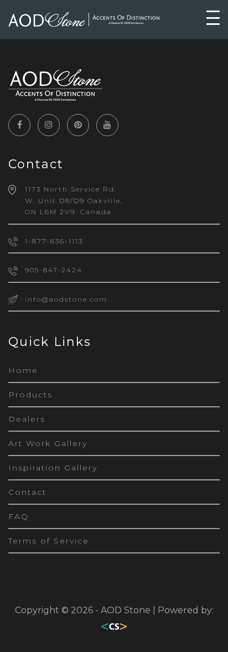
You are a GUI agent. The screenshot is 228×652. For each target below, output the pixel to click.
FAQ (18, 516)
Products (30, 395)
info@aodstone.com (66, 299)
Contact (27, 492)
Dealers (26, 419)
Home (23, 370)
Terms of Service (48, 541)
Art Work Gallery (47, 443)
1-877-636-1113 (54, 241)
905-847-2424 (53, 270)
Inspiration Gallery (52, 468)
